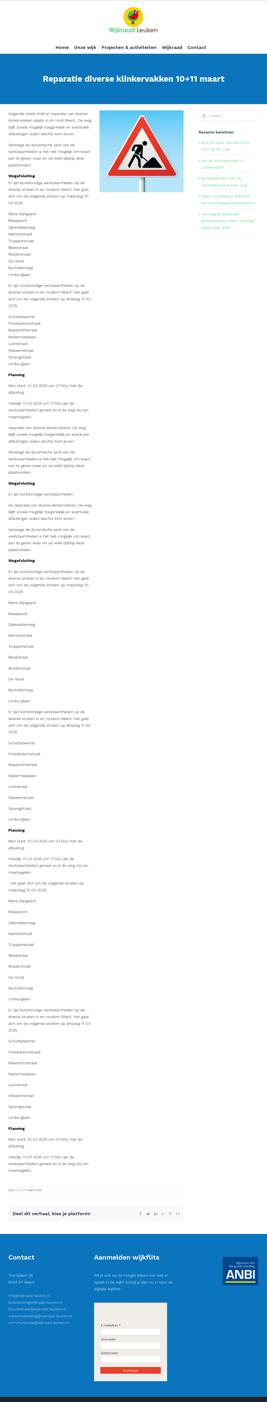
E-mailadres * (111, 1325)
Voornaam (108, 1339)
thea (18, 1190)
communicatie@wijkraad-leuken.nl (38, 1322)
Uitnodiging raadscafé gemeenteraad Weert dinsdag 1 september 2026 (228, 221)
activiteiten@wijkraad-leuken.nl (35, 1302)
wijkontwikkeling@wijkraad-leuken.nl (40, 1316)
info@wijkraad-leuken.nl (29, 1295)
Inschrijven (130, 1370)
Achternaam (109, 1353)
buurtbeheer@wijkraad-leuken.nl (37, 1309)
